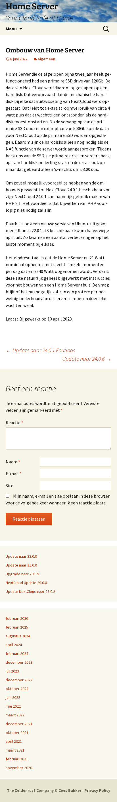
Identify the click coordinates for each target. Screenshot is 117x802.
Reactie (14, 422)
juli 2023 (12, 671)
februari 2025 (17, 627)
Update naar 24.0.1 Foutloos (40, 350)
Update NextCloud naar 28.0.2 (30, 591)
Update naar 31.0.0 (21, 565)
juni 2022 (13, 697)
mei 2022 (13, 706)
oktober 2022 (17, 688)
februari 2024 (17, 653)
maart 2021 (15, 750)
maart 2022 (15, 715)
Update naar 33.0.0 (21, 556)
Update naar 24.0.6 (86, 358)
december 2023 (19, 662)
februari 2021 (17, 758)
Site (9, 485)
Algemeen (46, 58)
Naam (13, 461)
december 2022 (19, 679)
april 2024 (14, 644)
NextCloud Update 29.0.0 (26, 582)
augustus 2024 (18, 635)
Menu (11, 28)
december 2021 (19, 723)
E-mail (14, 473)
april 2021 (14, 741)
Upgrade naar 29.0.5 (22, 573)
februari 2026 (17, 618)
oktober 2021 (17, 732)
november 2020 (19, 767)
